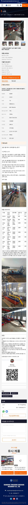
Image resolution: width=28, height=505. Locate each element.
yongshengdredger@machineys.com (11, 1)
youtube (14, 499)
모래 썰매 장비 (6, 393)
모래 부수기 (14, 393)
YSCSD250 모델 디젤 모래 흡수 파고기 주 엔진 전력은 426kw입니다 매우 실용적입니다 (21, 468)
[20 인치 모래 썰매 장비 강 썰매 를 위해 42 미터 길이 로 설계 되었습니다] (8, 460)
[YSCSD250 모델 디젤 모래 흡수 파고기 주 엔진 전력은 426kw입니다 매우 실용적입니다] (21, 460)
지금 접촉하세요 (14, 415)
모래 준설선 (9, 14)
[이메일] (7, 411)
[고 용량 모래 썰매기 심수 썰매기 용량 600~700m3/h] (14, 30)
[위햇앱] (3, 411)
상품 (4, 14)
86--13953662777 (22, 2)
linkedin (11, 499)
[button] (25, 44)
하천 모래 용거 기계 (7, 396)
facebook (17, 499)
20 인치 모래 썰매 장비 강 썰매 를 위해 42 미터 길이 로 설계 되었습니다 (8, 468)
